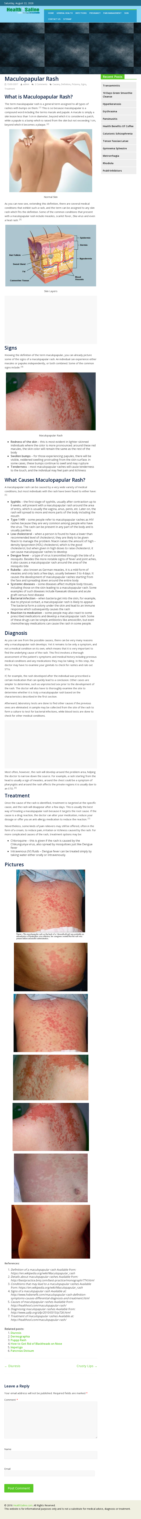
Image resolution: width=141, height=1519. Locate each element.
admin (26, 84)
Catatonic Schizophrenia (118, 133)
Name (7, 1449)
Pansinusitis (110, 118)
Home (51, 13)
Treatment (10, 88)
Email (7, 1468)
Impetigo (17, 1347)
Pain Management (112, 13)
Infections (81, 13)
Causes (56, 84)
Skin (126, 13)
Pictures (76, 84)
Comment (11, 1399)
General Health (65, 13)
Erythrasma (110, 111)
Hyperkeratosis (112, 104)
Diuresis (16, 1333)
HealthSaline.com (22, 1505)
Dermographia (20, 1336)
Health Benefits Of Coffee (118, 126)
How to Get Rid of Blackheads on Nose (36, 1344)
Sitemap (67, 19)
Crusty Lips (87, 1366)
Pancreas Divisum (22, 1351)
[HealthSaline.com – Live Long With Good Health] (22, 8)
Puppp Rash (18, 1340)
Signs (83, 84)
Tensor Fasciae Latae (115, 141)
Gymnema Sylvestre (115, 148)
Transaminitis (111, 85)
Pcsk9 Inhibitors (112, 170)
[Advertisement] (70, 48)
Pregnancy (95, 13)
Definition (65, 84)
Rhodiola (108, 163)
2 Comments (40, 84)
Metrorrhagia (111, 155)
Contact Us (54, 19)
